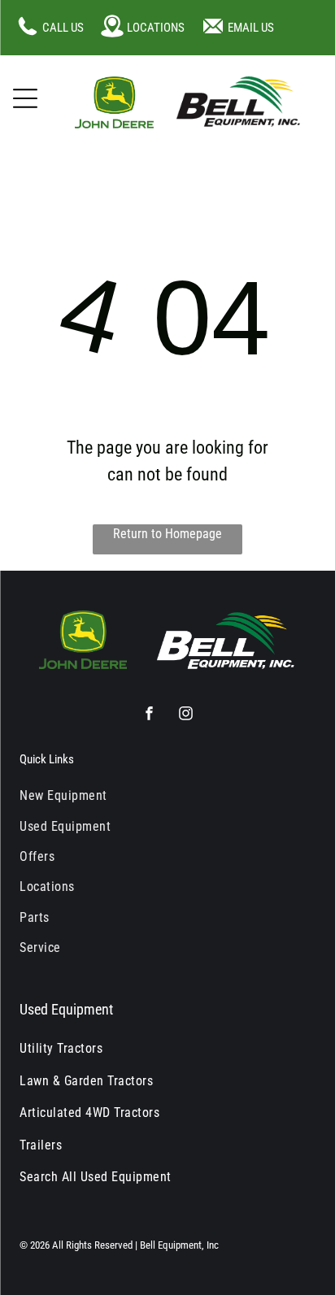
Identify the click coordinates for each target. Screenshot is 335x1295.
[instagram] (186, 715)
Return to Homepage (167, 533)
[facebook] (149, 715)
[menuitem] (167, 795)
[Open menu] (25, 98)
